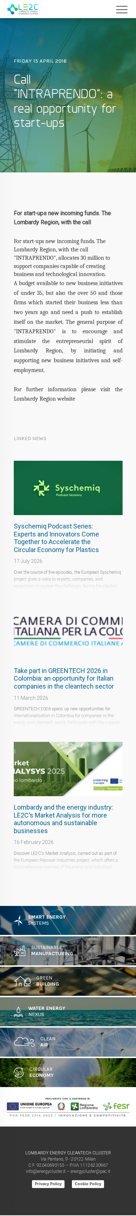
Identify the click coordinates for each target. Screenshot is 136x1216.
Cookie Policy (88, 1183)
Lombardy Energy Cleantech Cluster (22, 9)
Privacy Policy (48, 1183)
